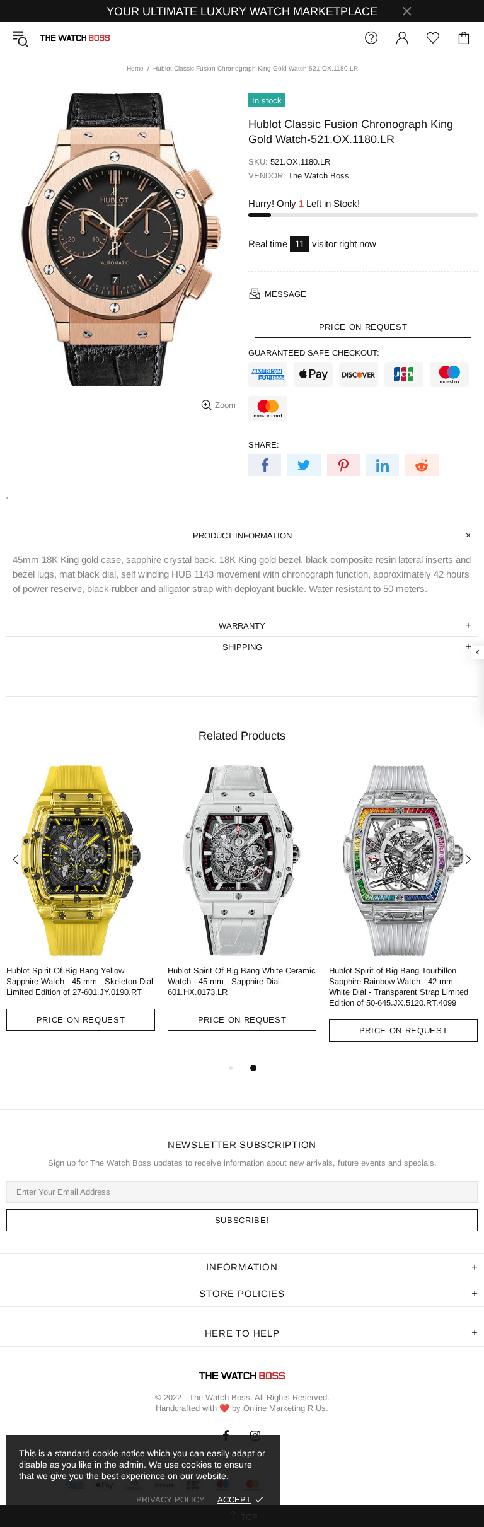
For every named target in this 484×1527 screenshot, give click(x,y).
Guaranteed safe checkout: (313, 352)
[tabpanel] (80, 907)
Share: (263, 445)
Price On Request (81, 1020)
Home (135, 68)
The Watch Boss (75, 38)
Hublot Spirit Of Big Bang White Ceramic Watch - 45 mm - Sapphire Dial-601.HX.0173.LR (242, 981)
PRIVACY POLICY (170, 1499)
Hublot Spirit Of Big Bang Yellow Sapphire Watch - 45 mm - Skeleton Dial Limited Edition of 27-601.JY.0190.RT (79, 981)
